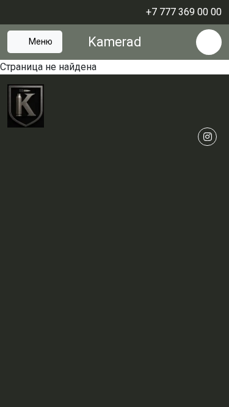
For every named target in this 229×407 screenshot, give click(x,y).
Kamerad (114, 41)
